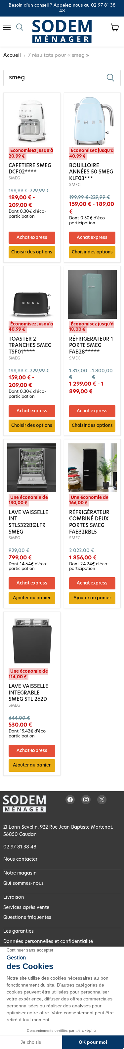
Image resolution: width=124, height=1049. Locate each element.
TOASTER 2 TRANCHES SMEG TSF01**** (30, 346)
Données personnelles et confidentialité (48, 941)
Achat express (32, 238)
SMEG (14, 178)
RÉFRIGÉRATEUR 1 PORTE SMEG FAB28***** (91, 346)
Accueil (12, 55)
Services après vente (26, 907)
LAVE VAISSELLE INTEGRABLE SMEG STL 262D (28, 693)
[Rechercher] (110, 78)
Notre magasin (20, 873)
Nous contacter (20, 859)
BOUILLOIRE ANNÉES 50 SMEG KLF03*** (91, 172)
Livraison (13, 897)
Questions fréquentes (27, 917)
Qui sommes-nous (23, 883)
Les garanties (18, 931)
